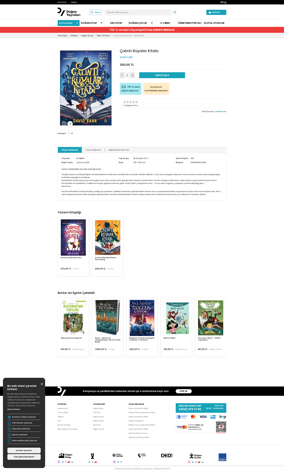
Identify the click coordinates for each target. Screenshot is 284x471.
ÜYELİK (198, 12)
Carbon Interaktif (161, 468)
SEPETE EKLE (162, 75)
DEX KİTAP (116, 23)
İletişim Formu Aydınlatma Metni (142, 425)
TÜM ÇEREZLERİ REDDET (24, 457)
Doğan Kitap (98, 408)
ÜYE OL (184, 391)
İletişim (74, 2)
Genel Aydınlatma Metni (139, 429)
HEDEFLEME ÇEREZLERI (21, 429)
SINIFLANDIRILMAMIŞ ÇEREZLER (24, 440)
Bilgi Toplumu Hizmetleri (67, 429)
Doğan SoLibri (98, 421)
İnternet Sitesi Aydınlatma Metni (142, 412)
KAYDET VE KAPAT (24, 450)
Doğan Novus (98, 416)
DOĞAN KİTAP (89, 23)
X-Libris (80, 158)
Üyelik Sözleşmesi (136, 421)
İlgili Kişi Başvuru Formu (138, 433)
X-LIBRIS (165, 23)
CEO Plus (96, 412)
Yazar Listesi (63, 412)
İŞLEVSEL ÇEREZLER (19, 435)
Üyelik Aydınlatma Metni (139, 416)
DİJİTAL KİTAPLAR (214, 23)
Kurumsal (62, 2)
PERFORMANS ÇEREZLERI (22, 423)
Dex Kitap (97, 425)
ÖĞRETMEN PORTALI (189, 23)
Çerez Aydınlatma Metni (139, 408)
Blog (223, 2)
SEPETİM (217, 12)
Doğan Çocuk (98, 429)
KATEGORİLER (66, 23)
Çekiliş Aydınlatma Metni (139, 437)
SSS (59, 421)
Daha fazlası (13, 409)
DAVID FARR (126, 57)
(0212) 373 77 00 (190, 409)
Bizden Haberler (64, 425)
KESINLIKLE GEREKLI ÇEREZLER (24, 417)
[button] (64, 123)
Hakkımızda (63, 408)
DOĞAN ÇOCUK (138, 23)
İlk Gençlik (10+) (140, 158)
